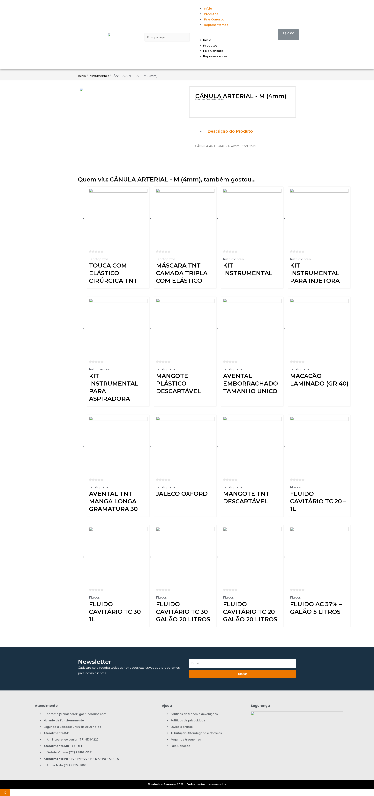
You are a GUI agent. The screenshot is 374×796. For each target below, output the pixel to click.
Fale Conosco (214, 19)
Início (208, 8)
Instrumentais (98, 76)
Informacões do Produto (209, 99)
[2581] (131, 89)
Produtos (211, 14)
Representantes (216, 25)
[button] (234, 34)
